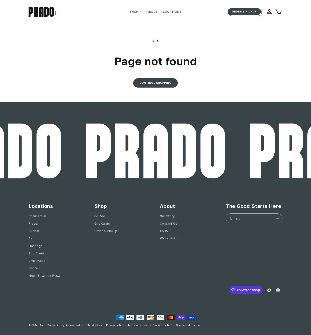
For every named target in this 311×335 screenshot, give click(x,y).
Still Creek (37, 253)
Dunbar (34, 231)
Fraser (34, 223)
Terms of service (138, 325)
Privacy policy (115, 325)
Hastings (36, 246)
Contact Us (168, 223)
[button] (135, 11)
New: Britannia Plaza (45, 275)
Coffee (99, 216)
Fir (31, 238)
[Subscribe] (277, 218)
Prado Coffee (47, 325)
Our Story (167, 216)
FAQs (164, 231)
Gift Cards (102, 223)
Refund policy (93, 325)
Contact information (188, 325)
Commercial (37, 216)
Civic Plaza (37, 260)
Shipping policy (162, 325)
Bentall (34, 268)
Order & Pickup (244, 11)
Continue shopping (155, 82)
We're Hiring (169, 238)
